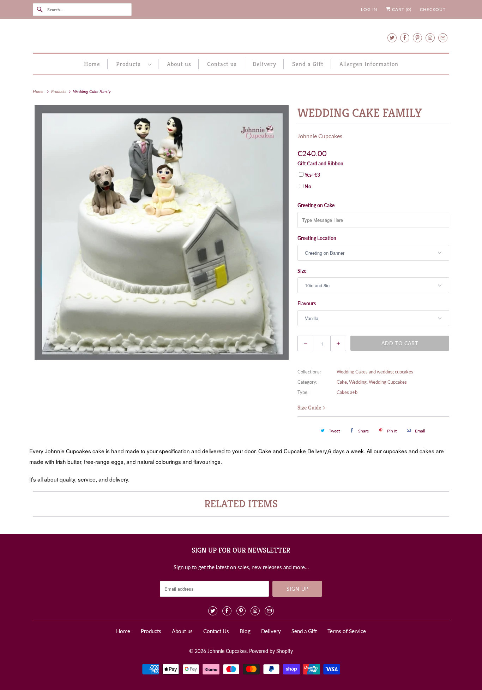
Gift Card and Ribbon (320, 163)
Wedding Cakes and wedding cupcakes (375, 372)
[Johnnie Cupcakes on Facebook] (404, 38)
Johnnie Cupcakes (319, 135)
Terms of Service (346, 631)
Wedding (358, 382)
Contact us (222, 64)
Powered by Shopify (271, 651)
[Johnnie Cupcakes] (241, 38)
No (308, 186)
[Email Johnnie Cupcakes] (442, 38)
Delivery (264, 64)
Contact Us (216, 631)
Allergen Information (368, 64)
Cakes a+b (347, 392)
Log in (369, 9)
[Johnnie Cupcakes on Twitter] (392, 38)
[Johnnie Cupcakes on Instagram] (430, 38)
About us (179, 64)
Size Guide (310, 407)
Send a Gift (308, 64)
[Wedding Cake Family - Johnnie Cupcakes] (162, 232)
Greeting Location (316, 238)
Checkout (433, 9)
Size (301, 271)
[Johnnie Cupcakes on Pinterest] (417, 38)
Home (92, 64)
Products (130, 64)
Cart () (401, 9)
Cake (342, 382)
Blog (245, 631)
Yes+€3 (312, 175)
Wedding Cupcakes (388, 382)
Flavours (306, 303)
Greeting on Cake (316, 205)
